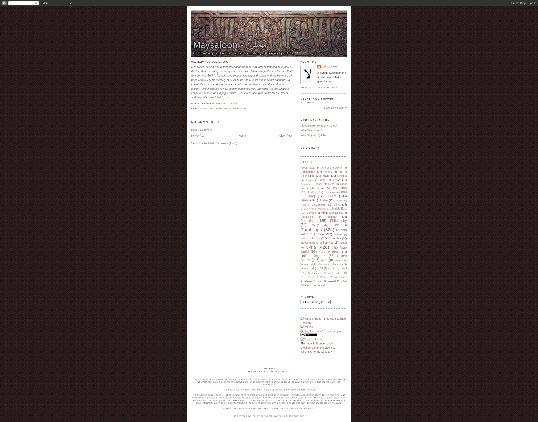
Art (340, 171)
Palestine (308, 221)
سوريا (336, 277)
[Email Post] (238, 103)
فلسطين (331, 280)
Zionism (305, 268)
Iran (344, 192)
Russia (316, 238)
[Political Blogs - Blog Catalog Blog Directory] (324, 322)
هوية (306, 284)
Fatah (336, 180)
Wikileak (339, 260)
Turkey (336, 251)
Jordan (323, 200)
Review (304, 238)
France (319, 184)
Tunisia (322, 252)
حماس (326, 277)
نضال (344, 280)
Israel (305, 200)
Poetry (315, 225)
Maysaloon (329, 67)
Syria (311, 247)
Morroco (311, 212)
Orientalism (307, 216)
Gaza (331, 184)
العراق (340, 273)
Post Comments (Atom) (222, 143)
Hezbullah (339, 188)
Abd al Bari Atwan (332, 167)
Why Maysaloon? (311, 130)
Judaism (339, 200)
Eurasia (309, 180)
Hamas (320, 188)
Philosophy (338, 221)
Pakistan (331, 216)
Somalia (328, 242)
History (312, 192)
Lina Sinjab (307, 208)
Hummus (330, 192)
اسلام (320, 273)
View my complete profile (319, 87)
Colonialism (308, 175)
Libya (337, 204)
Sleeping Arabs (309, 242)
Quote (335, 225)
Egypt (326, 175)
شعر (345, 277)
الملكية (304, 277)
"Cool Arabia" (308, 167)
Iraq (312, 196)
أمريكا (331, 268)
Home (242, 135)
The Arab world (235, 108)
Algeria (328, 171)
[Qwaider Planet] (311, 339)
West (324, 260)
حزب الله (315, 277)
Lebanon (318, 204)
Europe (208, 108)
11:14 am (231, 103)
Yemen (325, 264)
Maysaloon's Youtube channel (319, 125)
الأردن (330, 273)
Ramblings (311, 229)
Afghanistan (308, 171)
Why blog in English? (313, 135)
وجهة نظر (317, 285)
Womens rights (309, 264)
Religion (338, 234)
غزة (320, 280)
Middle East (339, 208)
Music (324, 212)
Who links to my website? (316, 351)
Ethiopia (342, 175)
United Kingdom (313, 256)
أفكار (320, 268)
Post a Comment (201, 129)
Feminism (305, 184)
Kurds (303, 205)
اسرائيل (309, 272)
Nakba (339, 212)
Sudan (343, 242)
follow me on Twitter (335, 107)
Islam (218, 108)
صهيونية (308, 280)
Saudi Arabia (333, 238)
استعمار (342, 268)
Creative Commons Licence (317, 347)
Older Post (285, 135)
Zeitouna (338, 264)
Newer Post (198, 135)
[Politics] (307, 326)
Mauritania (323, 209)
